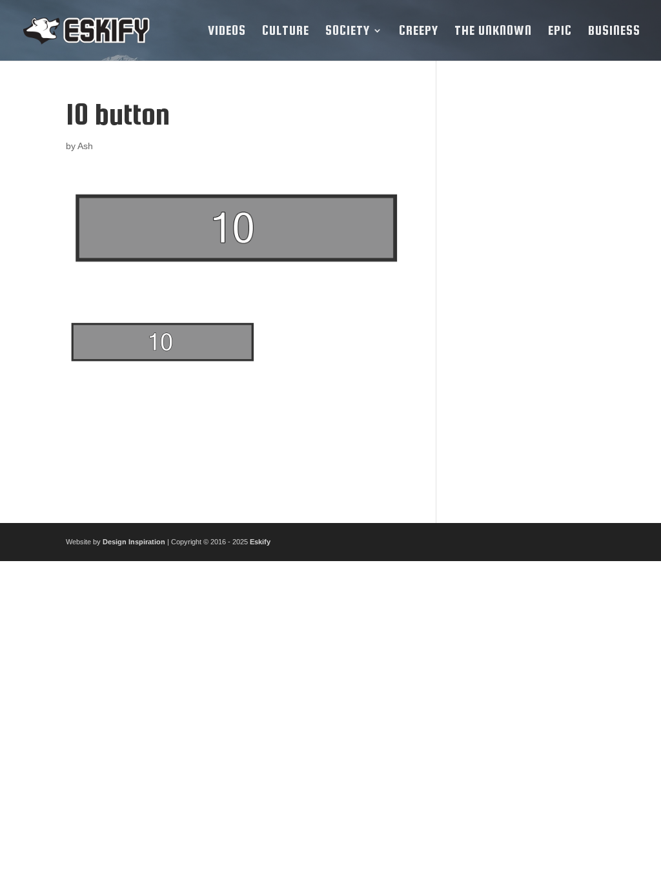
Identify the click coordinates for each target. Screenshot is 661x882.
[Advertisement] (525, 292)
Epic (560, 31)
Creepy (418, 31)
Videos (227, 31)
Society (347, 31)
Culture (285, 31)
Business (614, 31)
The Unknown (493, 31)
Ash (85, 146)
